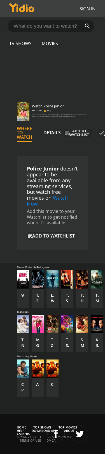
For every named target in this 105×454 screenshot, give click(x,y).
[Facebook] (56, 434)
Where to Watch (24, 132)
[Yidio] (21, 8)
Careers (23, 434)
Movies (50, 43)
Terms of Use (30, 440)
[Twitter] (79, 434)
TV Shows (20, 43)
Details (52, 133)
